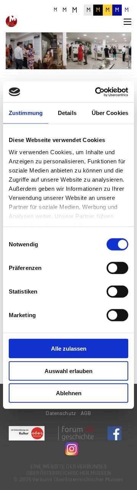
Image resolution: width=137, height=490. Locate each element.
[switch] (117, 268)
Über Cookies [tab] (110, 113)
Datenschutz (61, 413)
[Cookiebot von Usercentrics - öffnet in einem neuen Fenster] (96, 92)
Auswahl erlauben (68, 370)
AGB (86, 413)
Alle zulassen (68, 348)
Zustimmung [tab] (26, 113)
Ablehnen (68, 393)
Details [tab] (67, 113)
